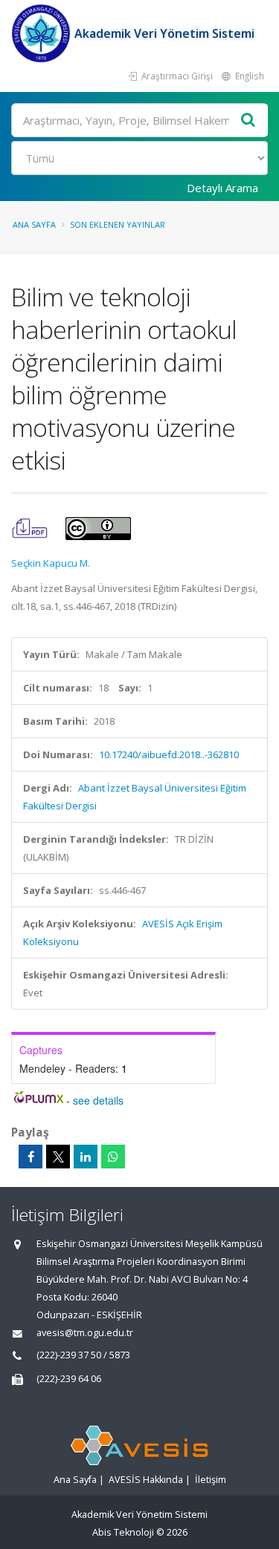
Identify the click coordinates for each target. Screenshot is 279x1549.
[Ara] (248, 120)
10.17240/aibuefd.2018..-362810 (169, 754)
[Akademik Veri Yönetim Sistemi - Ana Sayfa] (42, 33)
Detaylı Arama (222, 187)
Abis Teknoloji (123, 1532)
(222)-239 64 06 (68, 1378)
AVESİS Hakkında (146, 1479)
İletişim (210, 1479)
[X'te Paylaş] (58, 1156)
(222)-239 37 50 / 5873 (83, 1355)
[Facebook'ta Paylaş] (30, 1156)
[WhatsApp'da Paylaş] (113, 1156)
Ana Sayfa (34, 224)
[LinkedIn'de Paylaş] (85, 1156)
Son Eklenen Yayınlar (117, 224)
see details (98, 1100)
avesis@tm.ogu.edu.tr (84, 1332)
